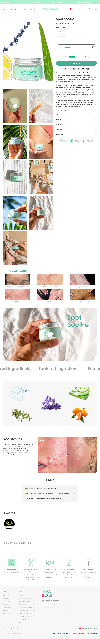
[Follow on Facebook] (4, 628)
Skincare (6, 595)
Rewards (23, 9)
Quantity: (59, 31)
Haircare (6, 598)
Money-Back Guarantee (27, 607)
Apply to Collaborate (26, 613)
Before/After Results (25, 598)
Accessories (7, 607)
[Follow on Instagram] (8, 628)
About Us (14, 9)
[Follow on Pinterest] (11, 628)
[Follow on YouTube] (15, 628)
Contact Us (22, 604)
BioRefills (6, 604)
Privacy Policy (23, 619)
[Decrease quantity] (58, 34)
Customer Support (25, 601)
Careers (21, 622)
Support (32, 9)
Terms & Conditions (25, 616)
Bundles (5, 610)
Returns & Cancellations (27, 610)
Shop (5, 9)
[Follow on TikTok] (18, 628)
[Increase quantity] (65, 34)
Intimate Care (8, 601)
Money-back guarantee (12, 572)
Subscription (7, 613)
